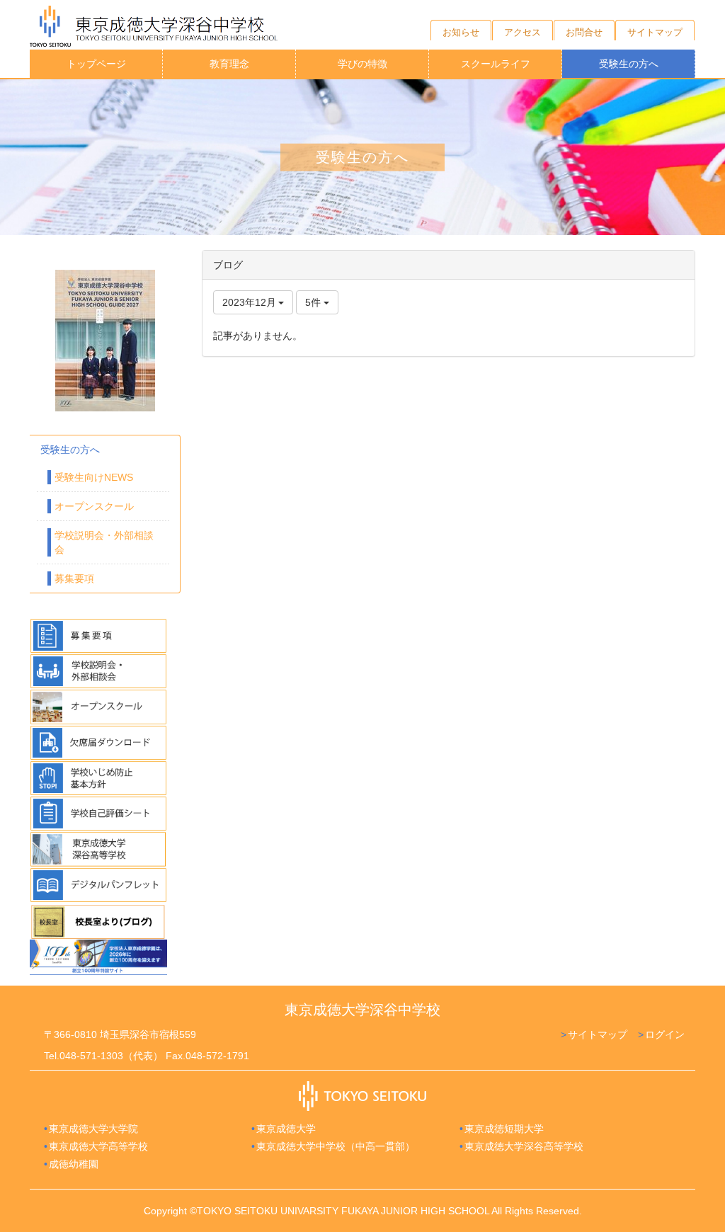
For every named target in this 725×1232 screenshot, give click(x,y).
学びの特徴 (362, 63)
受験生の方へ (628, 63)
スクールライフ (495, 63)
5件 (314, 302)
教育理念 (229, 63)
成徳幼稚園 (73, 1164)
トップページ (96, 63)
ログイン (665, 1034)
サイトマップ (597, 1034)
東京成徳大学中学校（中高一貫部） (335, 1146)
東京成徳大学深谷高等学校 (523, 1146)
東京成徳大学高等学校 (98, 1146)
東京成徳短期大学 (504, 1128)
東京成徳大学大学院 (93, 1128)
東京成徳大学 (286, 1128)
